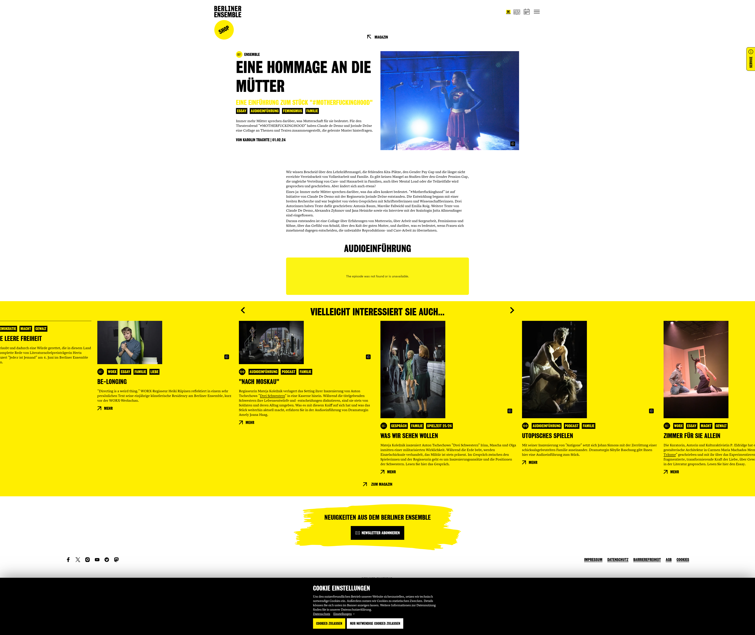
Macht (25, 328)
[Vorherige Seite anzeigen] (243, 310)
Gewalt (40, 328)
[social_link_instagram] (87, 559)
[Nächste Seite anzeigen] (512, 310)
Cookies (683, 559)
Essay (241, 111)
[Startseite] (227, 11)
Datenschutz (321, 614)
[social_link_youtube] (97, 559)
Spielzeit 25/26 (439, 426)
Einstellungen (342, 614)
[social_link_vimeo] (106, 559)
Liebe (154, 371)
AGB (669, 559)
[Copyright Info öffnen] (513, 144)
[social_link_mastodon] (116, 559)
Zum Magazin (381, 484)
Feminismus (292, 111)
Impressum (593, 559)
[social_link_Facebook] (68, 559)
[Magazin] (517, 11)
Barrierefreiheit (647, 559)
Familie (312, 111)
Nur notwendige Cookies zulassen (375, 623)
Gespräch (399, 426)
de (508, 12)
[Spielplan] (527, 11)
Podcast (288, 371)
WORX (112, 371)
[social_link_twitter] (78, 559)
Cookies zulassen (329, 623)
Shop (223, 29)
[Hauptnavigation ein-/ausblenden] (537, 12)
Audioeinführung (265, 111)
